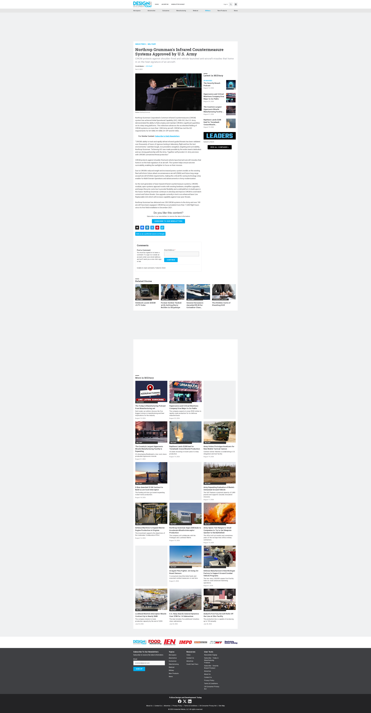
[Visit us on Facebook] (179, 701)
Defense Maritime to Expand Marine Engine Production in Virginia (150, 529)
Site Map (222, 706)
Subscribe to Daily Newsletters (167, 136)
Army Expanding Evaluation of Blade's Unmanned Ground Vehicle (219, 488)
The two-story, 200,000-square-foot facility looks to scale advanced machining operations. (219, 581)
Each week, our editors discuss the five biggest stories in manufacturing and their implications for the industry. (149, 413)
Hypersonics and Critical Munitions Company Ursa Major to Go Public (214, 96)
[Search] (231, 4)
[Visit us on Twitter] (184, 701)
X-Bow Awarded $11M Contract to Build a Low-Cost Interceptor (149, 488)
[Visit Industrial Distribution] (200, 642)
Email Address (169, 250)
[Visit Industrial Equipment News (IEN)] (170, 642)
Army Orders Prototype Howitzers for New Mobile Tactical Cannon (219, 447)
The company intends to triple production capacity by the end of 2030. (149, 620)
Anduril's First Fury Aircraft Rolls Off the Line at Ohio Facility (218, 615)
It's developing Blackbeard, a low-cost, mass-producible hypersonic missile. (151, 455)
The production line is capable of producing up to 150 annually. (219, 620)
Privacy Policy (177, 706)
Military (152, 44)
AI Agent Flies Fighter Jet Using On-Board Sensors (184, 572)
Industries (140, 44)
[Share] (142, 228)
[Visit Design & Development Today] (140, 642)
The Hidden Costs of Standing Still (221, 304)
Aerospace (174, 402)
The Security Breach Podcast (212, 84)
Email (135, 659)
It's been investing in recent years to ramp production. (184, 453)
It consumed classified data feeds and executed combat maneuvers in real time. (183, 577)
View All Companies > (219, 147)
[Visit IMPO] (185, 642)
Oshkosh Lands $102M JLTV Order (145, 304)
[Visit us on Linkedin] (189, 701)
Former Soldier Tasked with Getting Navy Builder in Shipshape (171, 305)
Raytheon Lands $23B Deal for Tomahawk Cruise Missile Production (212, 122)
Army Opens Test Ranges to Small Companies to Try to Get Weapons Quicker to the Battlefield (217, 530)
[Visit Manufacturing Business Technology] (231, 642)
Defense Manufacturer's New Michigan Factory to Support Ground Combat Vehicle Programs (219, 573)
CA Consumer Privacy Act (208, 706)
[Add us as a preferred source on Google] (162, 228)
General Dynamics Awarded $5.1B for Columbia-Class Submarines (194, 305)
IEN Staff (149, 66)
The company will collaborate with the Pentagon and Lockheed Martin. (182, 537)
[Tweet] (152, 228)
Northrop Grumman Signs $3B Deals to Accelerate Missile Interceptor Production (185, 530)
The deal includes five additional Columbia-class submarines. (184, 620)
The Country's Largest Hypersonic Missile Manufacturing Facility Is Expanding (214, 109)
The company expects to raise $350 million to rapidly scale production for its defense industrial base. (185, 413)
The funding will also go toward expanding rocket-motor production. (150, 494)
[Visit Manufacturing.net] (216, 642)
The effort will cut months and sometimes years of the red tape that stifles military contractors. (218, 538)
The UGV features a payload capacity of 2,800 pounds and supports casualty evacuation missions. (219, 495)
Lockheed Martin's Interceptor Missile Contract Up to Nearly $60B (150, 615)
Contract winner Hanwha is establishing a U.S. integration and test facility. (219, 453)
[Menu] (236, 4)
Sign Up (139, 669)
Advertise (167, 706)
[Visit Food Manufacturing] (155, 642)
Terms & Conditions (190, 706)
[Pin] (157, 228)
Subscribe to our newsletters (168, 221)
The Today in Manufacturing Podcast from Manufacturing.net (150, 407)
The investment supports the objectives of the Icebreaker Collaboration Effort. (150, 534)
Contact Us (158, 706)
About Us (149, 706)
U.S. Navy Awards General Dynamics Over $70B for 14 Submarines (184, 615)
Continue (171, 260)
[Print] (137, 228)
